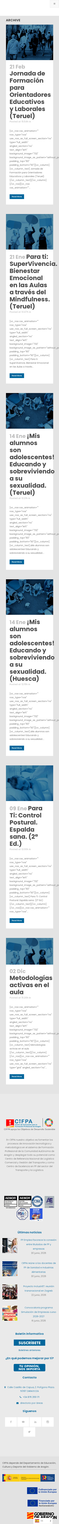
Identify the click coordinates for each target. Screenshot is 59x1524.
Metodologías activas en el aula (31, 985)
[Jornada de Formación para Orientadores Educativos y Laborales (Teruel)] (29, 42)
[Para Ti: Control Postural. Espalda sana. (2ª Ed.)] (29, 783)
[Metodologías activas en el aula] (29, 951)
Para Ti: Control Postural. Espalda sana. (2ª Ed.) (26, 826)
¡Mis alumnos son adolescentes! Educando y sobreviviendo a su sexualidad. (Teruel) (32, 464)
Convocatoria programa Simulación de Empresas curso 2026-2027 (38, 1312)
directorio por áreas (31, 1403)
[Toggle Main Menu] (54, 4)
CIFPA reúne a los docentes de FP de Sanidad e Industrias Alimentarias (39, 1268)
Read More (17, 196)
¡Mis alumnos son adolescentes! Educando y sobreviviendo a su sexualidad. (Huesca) (32, 650)
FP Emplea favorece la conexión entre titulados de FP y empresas (38, 1244)
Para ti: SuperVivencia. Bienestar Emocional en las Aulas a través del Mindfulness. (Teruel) (33, 281)
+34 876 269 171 (31, 1397)
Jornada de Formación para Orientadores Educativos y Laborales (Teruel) (30, 94)
